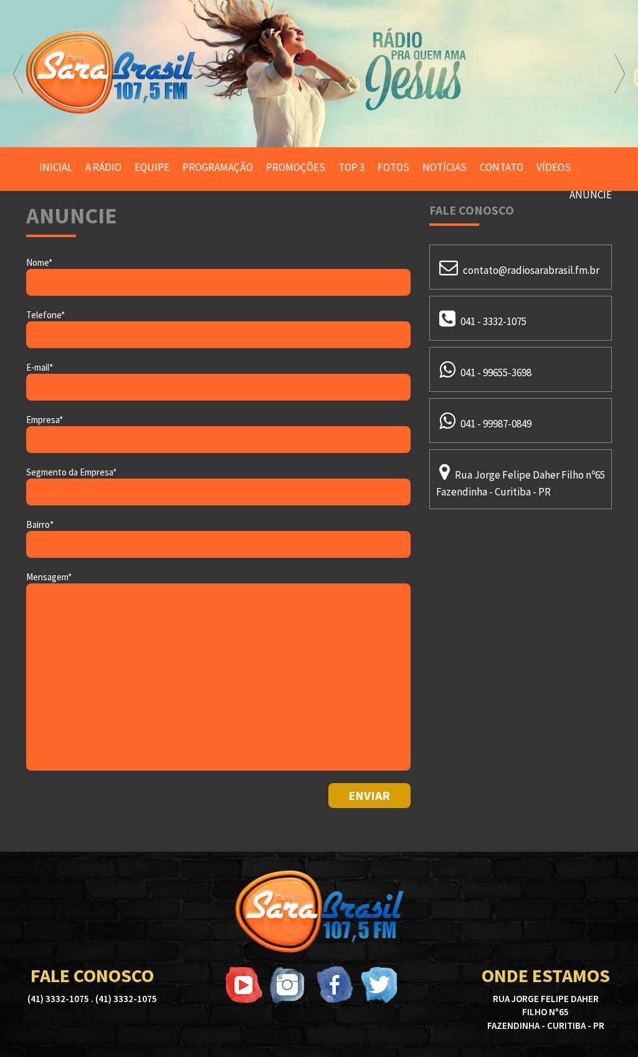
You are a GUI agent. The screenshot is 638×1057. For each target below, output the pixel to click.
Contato (501, 167)
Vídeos (553, 167)
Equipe (152, 167)
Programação (218, 167)
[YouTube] (244, 984)
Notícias (444, 167)
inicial (55, 167)
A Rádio (103, 167)
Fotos (393, 167)
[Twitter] (378, 984)
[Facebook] (334, 984)
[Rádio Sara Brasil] (319, 911)
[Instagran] (289, 984)
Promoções (295, 167)
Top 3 (351, 167)
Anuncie (590, 195)
